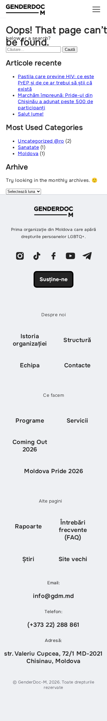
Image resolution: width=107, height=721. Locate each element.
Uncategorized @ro (41, 141)
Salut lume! (31, 114)
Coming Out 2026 (29, 445)
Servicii (77, 420)
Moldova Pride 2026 (53, 471)
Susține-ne (53, 279)
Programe (29, 420)
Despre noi (53, 315)
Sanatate (28, 147)
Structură (77, 340)
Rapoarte (28, 526)
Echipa (30, 365)
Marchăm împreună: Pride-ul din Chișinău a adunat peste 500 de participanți (55, 101)
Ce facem (53, 395)
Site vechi (73, 559)
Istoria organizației (30, 340)
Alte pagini (50, 501)
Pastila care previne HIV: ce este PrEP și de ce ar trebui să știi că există (56, 82)
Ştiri (28, 559)
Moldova (28, 153)
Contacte (77, 365)
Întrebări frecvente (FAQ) (73, 530)
